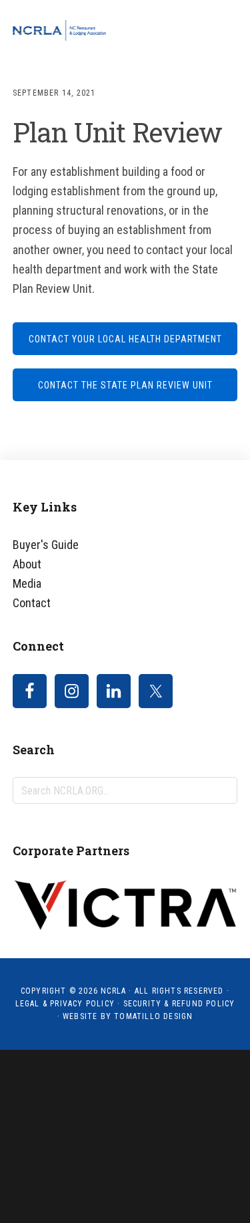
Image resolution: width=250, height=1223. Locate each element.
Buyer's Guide (46, 545)
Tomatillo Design (153, 1016)
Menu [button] (221, 30)
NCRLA (59, 30)
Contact (32, 603)
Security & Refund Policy (179, 1003)
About (27, 564)
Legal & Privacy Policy (65, 1003)
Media (27, 583)
